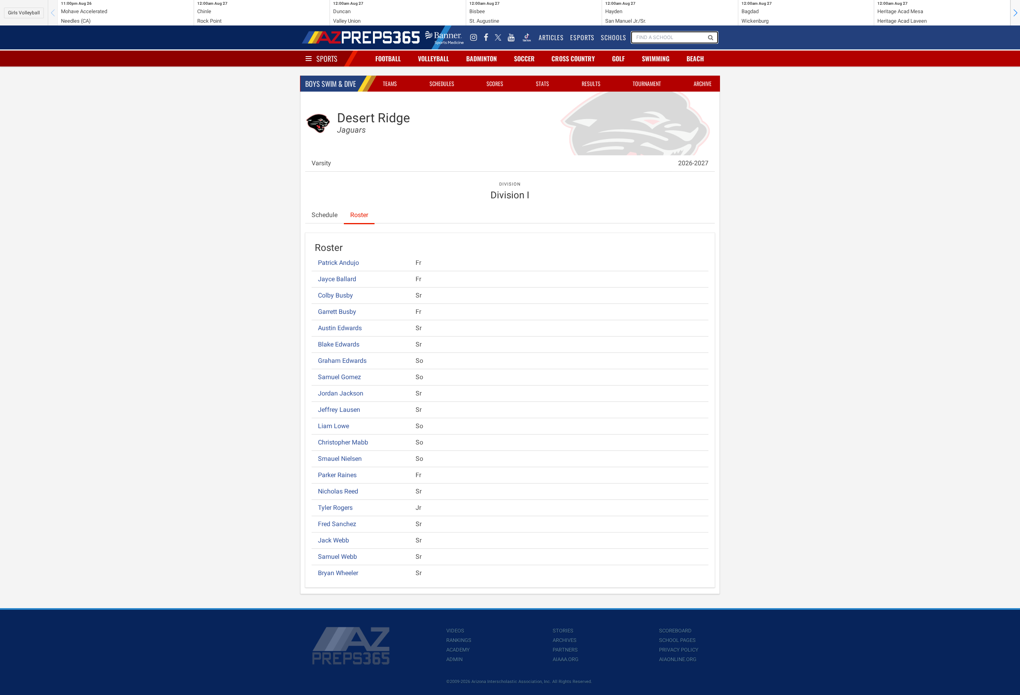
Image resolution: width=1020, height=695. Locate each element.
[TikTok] (527, 37)
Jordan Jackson (340, 393)
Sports (326, 58)
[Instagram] (474, 37)
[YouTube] (511, 37)
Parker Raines (337, 475)
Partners (565, 650)
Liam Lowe (333, 426)
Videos (455, 631)
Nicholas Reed (338, 491)
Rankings (458, 640)
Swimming (655, 58)
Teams (390, 83)
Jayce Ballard (337, 279)
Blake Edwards (338, 344)
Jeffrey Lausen (339, 409)
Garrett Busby (337, 311)
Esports (582, 37)
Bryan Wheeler (338, 573)
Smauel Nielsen (340, 458)
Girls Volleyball (24, 13)
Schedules (442, 83)
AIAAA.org (566, 659)
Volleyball (433, 58)
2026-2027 (693, 163)
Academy (458, 650)
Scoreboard (675, 631)
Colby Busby (335, 295)
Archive (703, 83)
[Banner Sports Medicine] (444, 37)
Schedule (324, 215)
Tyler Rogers (335, 507)
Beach (695, 58)
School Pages (677, 640)
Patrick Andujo (338, 262)
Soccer (524, 58)
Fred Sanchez (337, 524)
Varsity (321, 163)
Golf (618, 58)
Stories (563, 631)
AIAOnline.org (677, 659)
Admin (454, 659)
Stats (542, 83)
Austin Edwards (340, 328)
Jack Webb (333, 540)
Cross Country (573, 58)
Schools (613, 37)
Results (591, 83)
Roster (359, 215)
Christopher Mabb (343, 442)
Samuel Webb (337, 556)
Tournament (647, 83)
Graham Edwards (342, 360)
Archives (565, 640)
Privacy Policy (678, 650)
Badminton (481, 58)
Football (388, 58)
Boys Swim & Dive (330, 83)
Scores (494, 83)
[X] (498, 37)
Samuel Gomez (339, 377)
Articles (551, 37)
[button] (1015, 12)
